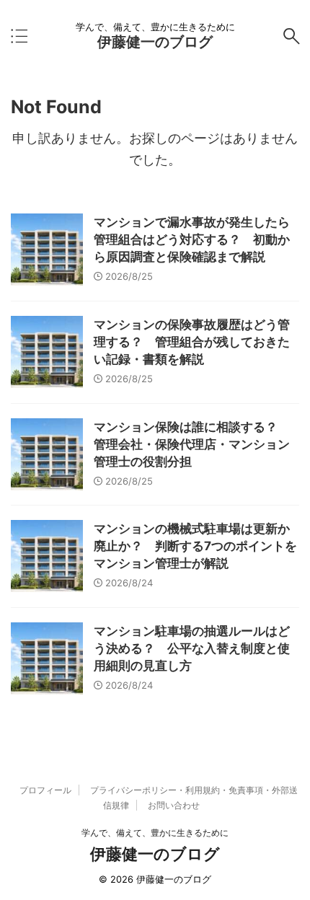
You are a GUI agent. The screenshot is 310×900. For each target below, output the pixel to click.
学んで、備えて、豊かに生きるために (155, 832)
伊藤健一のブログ (155, 41)
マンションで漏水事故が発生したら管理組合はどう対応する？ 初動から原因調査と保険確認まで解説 (192, 239)
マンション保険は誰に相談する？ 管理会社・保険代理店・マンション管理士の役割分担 (192, 444)
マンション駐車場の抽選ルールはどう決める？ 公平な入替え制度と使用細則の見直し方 (192, 648)
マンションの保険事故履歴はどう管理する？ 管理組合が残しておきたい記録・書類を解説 (192, 341)
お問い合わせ (174, 805)
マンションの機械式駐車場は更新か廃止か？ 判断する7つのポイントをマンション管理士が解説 (195, 545)
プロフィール (45, 790)
